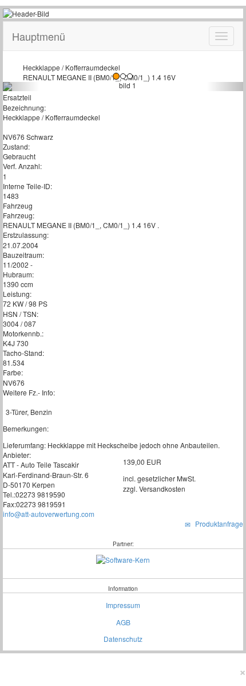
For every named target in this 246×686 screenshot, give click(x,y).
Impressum (123, 605)
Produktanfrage (217, 523)
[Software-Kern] (123, 558)
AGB (123, 622)
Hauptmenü (38, 36)
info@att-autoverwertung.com (48, 514)
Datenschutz (123, 639)
